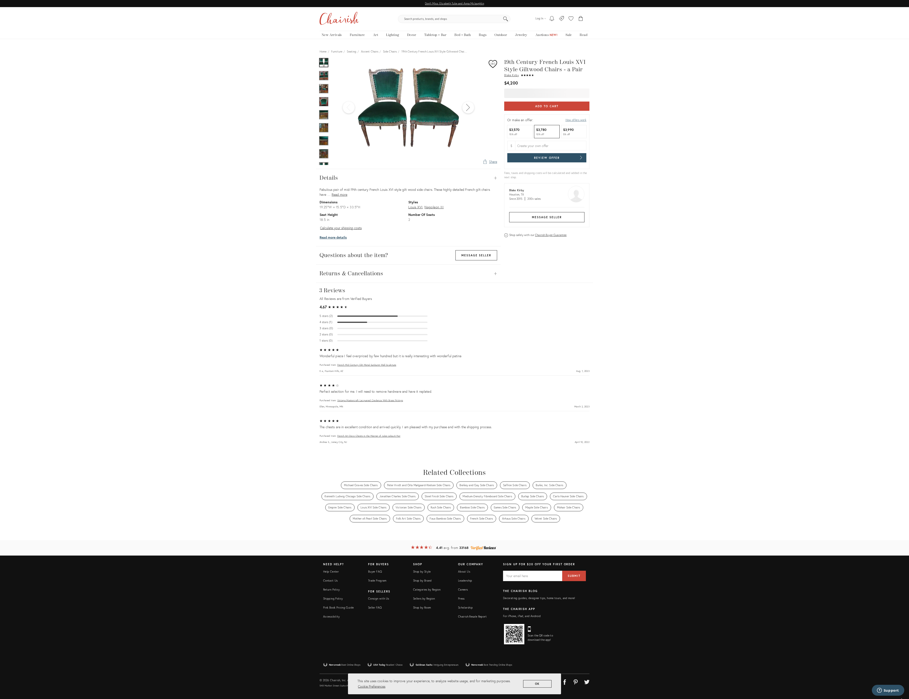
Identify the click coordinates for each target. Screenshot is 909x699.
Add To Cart (546, 106)
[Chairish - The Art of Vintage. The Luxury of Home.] (339, 19)
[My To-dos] (552, 19)
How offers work (576, 120)
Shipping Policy (333, 598)
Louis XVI (415, 207)
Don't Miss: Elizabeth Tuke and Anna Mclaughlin (454, 3)
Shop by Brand (422, 580)
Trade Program (377, 580)
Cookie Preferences (371, 686)
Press (461, 598)
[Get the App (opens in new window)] (514, 634)
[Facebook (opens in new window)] (564, 681)
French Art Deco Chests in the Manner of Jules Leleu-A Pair (368, 435)
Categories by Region (427, 589)
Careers (463, 589)
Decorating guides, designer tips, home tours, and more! (539, 598)
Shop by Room (422, 607)
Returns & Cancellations (408, 274)
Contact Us (330, 580)
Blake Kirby (511, 75)
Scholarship (465, 607)
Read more (339, 194)
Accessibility (331, 616)
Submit (574, 576)
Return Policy (331, 589)
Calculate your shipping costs (341, 228)
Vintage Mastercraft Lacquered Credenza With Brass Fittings (370, 400)
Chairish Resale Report (472, 616)
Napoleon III (434, 207)
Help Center (331, 571)
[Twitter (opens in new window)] (586, 681)
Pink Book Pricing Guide (338, 607)
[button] (571, 19)
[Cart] (581, 19)
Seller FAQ (375, 607)
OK (537, 684)
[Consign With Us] (561, 19)
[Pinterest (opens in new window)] (575, 681)
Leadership (465, 580)
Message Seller (547, 217)
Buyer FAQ (375, 571)
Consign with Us (378, 598)
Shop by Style (422, 571)
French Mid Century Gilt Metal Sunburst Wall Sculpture (366, 364)
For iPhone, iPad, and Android (522, 616)
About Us (464, 571)
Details (408, 178)
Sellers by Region (424, 598)
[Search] (505, 19)
